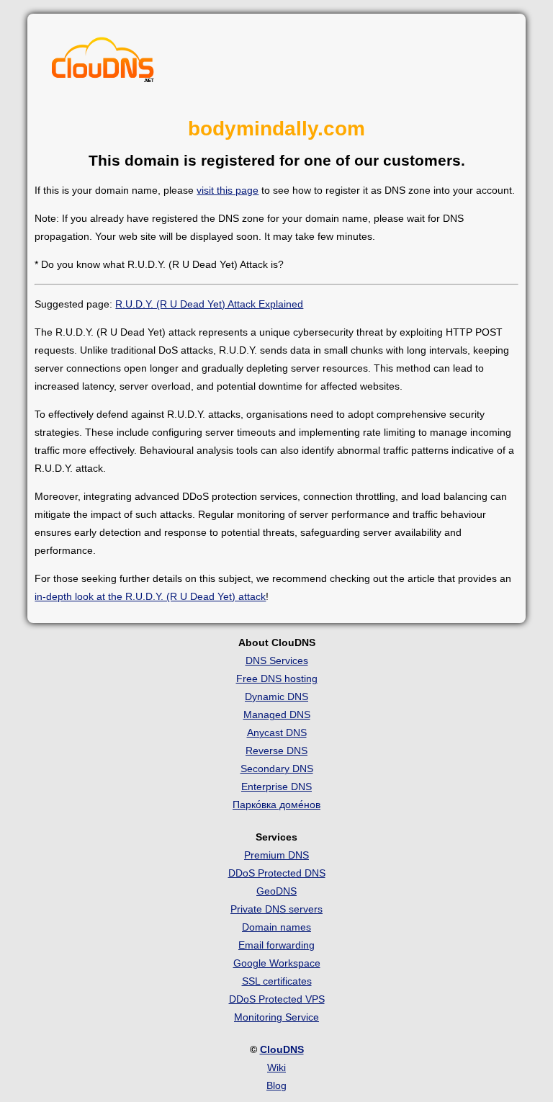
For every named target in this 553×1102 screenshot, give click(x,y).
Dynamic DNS (276, 696)
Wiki (276, 1067)
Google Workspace (276, 963)
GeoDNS (276, 891)
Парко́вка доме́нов (276, 804)
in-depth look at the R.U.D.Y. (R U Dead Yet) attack (150, 596)
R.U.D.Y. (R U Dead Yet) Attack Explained (209, 304)
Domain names (276, 927)
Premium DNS (276, 855)
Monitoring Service (276, 1017)
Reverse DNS (276, 750)
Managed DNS (276, 714)
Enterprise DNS (276, 786)
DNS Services (277, 660)
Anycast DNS (277, 732)
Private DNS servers (276, 909)
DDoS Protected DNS (276, 873)
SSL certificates (277, 981)
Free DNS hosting (277, 678)
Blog (276, 1085)
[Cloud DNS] (103, 63)
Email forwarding (276, 945)
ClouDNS (282, 1049)
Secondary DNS (276, 768)
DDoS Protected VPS (277, 999)
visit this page (227, 190)
